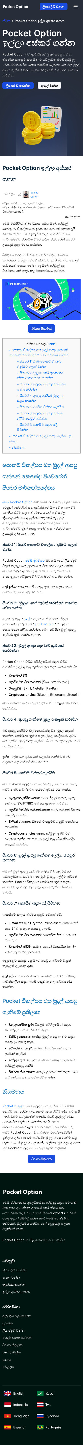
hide (52, 344)
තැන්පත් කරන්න (13, 1285)
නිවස (6, 21)
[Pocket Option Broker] (15, 6)
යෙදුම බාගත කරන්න (17, 1338)
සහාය (6, 1359)
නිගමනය (18, 447)
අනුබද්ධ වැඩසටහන (16, 1316)
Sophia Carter (34, 194)
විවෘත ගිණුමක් (41, 329)
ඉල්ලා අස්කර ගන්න (16, 1292)
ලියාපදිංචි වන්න (53, 7)
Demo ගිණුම (11, 1352)
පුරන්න (7, 1323)
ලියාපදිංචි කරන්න (18, 86)
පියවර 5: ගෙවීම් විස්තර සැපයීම (42, 407)
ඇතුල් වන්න (49, 86)
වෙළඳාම (8, 1367)
